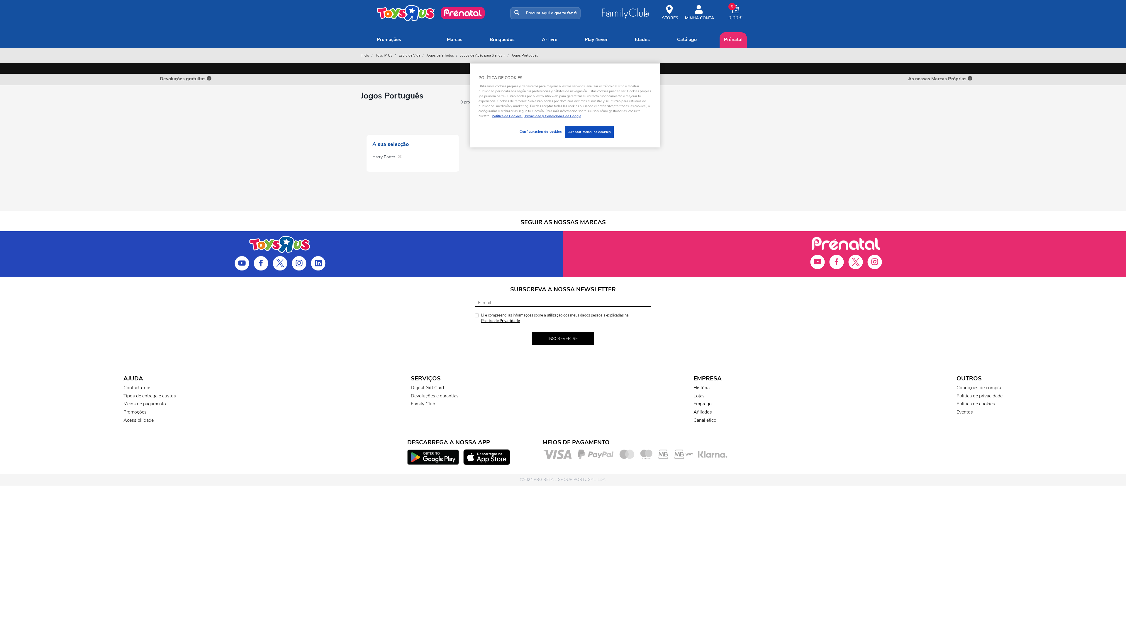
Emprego (702, 404)
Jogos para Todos (440, 55)
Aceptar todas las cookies (589, 132)
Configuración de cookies (541, 131)
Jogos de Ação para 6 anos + (482, 55)
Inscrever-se (563, 338)
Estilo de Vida (409, 55)
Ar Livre (549, 39)
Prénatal (733, 39)
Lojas (699, 396)
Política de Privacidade (500, 321)
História (701, 387)
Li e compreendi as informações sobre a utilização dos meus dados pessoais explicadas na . (555, 318)
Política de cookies (976, 404)
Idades (642, 39)
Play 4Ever (596, 39)
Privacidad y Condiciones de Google (552, 116)
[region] (565, 105)
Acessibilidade (138, 420)
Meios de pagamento (144, 404)
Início (365, 55)
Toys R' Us (384, 55)
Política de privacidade (980, 396)
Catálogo (687, 39)
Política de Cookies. (507, 116)
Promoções (389, 39)
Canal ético (704, 420)
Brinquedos (502, 39)
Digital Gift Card (427, 387)
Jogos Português (525, 55)
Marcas (454, 39)
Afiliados (702, 412)
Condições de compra (979, 387)
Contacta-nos (137, 387)
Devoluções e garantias (435, 396)
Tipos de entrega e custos (149, 396)
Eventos (965, 412)
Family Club (423, 404)
